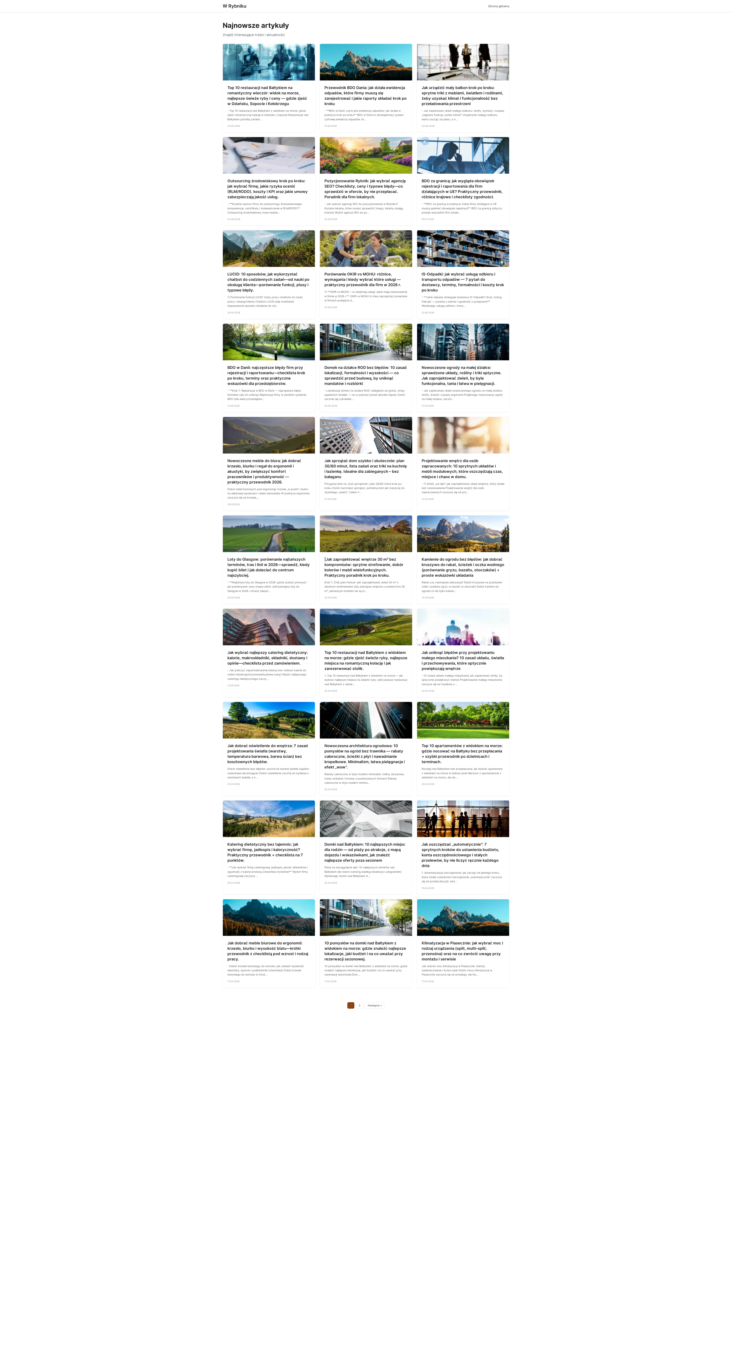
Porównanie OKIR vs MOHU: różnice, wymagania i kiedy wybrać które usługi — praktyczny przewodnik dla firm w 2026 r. (362, 279)
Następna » (375, 1005)
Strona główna (498, 6)
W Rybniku (234, 6)
